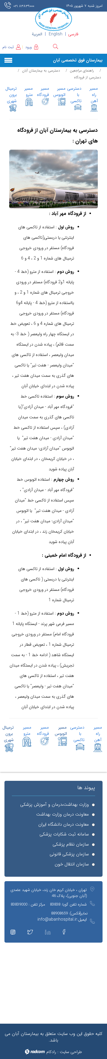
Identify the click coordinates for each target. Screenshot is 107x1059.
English (55, 34)
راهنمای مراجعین (82, 70)
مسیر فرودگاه (43, 91)
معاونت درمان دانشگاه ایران (63, 824)
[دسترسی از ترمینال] (13, 108)
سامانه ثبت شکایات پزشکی (64, 834)
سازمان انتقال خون (72, 864)
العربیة (37, 34)
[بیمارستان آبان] (53, 19)
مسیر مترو (27, 730)
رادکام (51, 1052)
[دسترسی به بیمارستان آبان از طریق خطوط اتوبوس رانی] (61, 101)
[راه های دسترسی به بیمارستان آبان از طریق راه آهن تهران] (94, 108)
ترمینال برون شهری (11, 94)
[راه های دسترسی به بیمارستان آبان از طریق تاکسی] (78, 107)
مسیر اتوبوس (59, 91)
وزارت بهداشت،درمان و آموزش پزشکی (54, 804)
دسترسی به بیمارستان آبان (41, 70)
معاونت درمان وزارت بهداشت (62, 814)
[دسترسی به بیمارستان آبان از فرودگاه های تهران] (45, 101)
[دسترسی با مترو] (29, 102)
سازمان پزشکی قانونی (69, 854)
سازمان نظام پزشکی (71, 844)
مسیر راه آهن (93, 94)
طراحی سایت (71, 1052)
